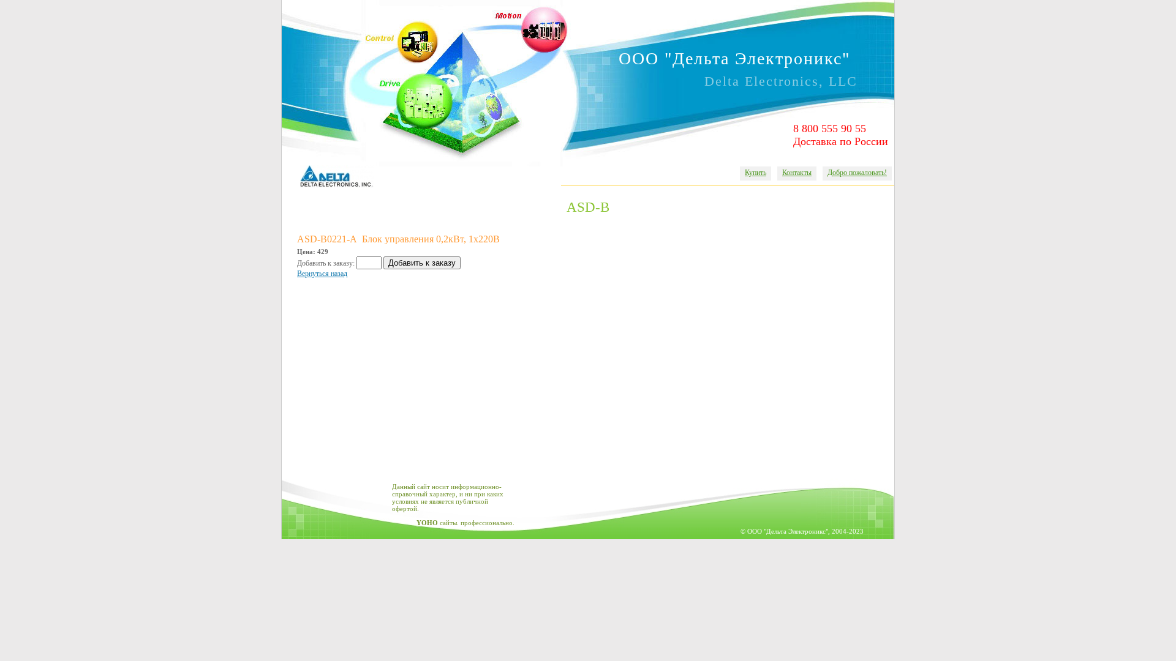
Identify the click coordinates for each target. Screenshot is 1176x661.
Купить (755, 172)
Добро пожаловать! (857, 172)
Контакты (797, 172)
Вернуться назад (322, 273)
